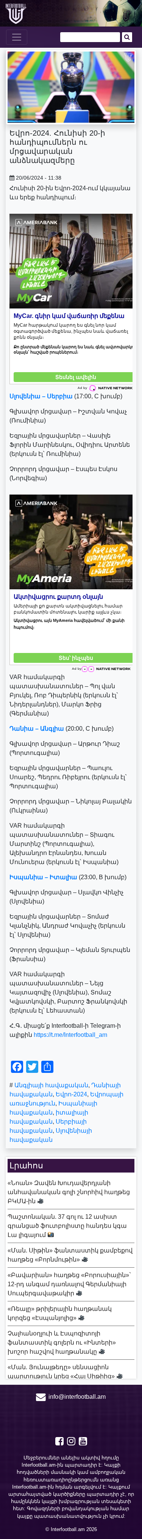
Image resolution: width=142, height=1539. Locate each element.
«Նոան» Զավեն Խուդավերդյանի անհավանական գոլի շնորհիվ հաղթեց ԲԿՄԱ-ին (69, 1192)
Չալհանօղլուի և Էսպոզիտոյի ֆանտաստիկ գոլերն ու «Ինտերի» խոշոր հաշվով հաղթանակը (62, 1342)
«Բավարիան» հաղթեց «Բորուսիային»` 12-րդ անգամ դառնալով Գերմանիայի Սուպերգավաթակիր (69, 1284)
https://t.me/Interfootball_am (70, 1035)
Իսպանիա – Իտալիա (43, 877)
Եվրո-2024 (71, 1094)
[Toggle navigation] (16, 37)
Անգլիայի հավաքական (51, 1085)
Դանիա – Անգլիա (36, 728)
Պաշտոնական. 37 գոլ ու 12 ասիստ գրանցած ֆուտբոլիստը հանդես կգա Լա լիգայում (67, 1225)
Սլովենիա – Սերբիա (41, 396)
